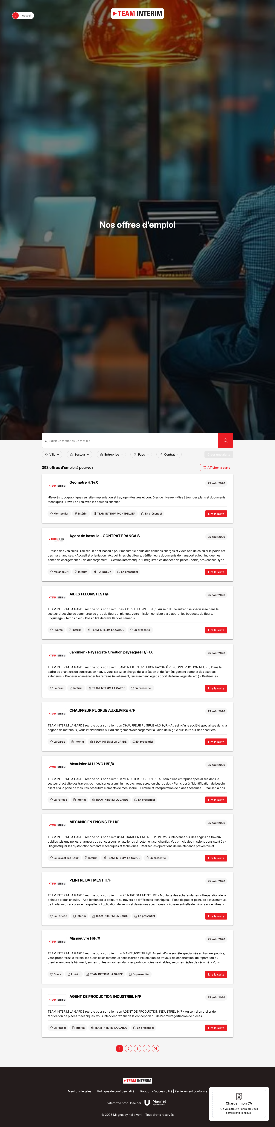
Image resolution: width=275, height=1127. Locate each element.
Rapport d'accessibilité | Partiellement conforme (173, 1091)
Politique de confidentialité (115, 1091)
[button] (146, 1048)
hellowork (136, 1115)
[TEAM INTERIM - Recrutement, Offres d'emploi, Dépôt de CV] (137, 13)
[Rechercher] (225, 440)
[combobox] (132, 441)
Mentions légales (79, 1091)
